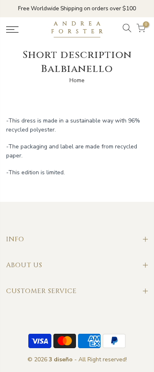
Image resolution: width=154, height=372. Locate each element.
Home (77, 80)
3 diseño (61, 359)
